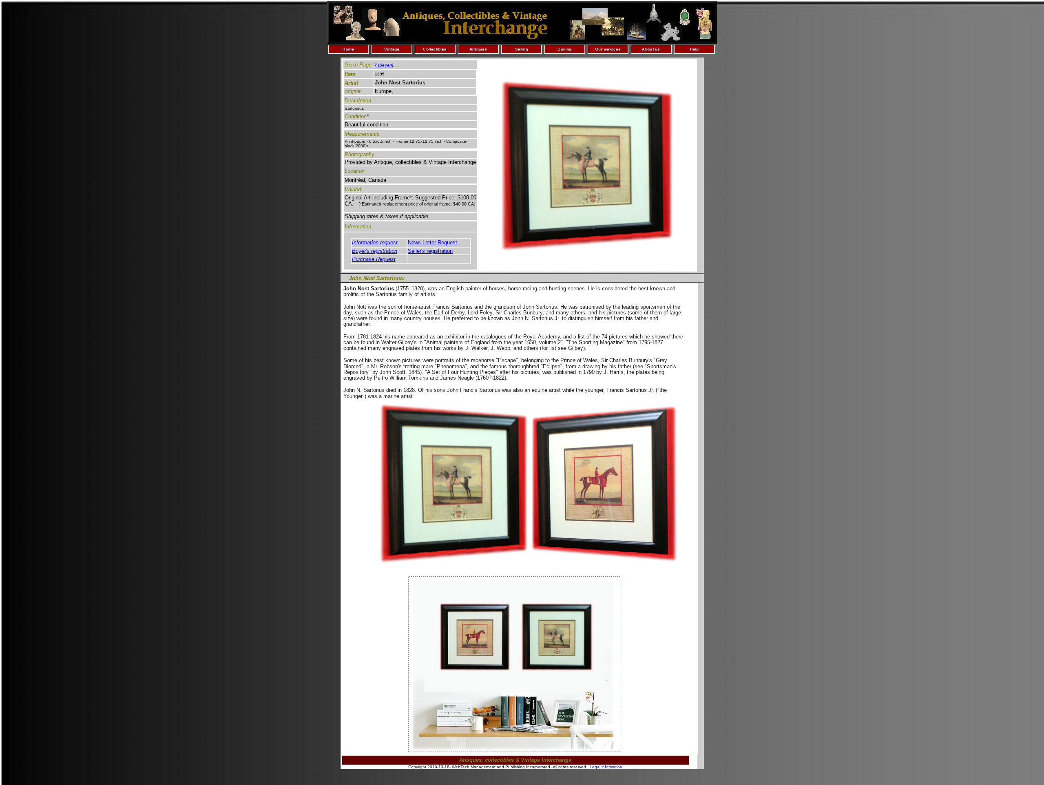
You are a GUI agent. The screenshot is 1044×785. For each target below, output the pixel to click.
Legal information (606, 767)
